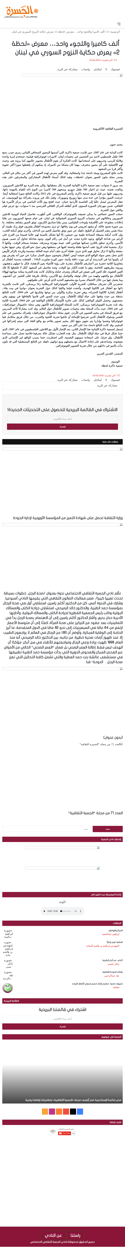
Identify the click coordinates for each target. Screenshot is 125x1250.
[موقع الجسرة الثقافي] (21, 10)
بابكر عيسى (113, 964)
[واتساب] (112, 1248)
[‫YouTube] (66, 1112)
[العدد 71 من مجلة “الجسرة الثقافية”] (62, 777)
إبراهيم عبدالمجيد (110, 934)
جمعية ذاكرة (116, 365)
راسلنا (75, 1235)
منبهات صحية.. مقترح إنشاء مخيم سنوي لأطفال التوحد (97, 984)
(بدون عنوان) (113, 737)
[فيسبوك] (123, 1248)
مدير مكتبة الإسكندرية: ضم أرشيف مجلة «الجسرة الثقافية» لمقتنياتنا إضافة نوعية (73, 1100)
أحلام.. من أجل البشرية (112, 960)
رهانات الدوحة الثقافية (112, 972)
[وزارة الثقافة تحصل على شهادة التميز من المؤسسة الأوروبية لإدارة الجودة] (62, 482)
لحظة (105, 365)
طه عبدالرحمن (111, 975)
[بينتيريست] (114, 1248)
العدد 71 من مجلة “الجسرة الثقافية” (95, 813)
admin (116, 987)
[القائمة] (118, 24)
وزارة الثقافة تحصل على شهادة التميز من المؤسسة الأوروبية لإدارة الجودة (68, 518)
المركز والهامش (116, 930)
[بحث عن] (6, 24)
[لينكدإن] (117, 1248)
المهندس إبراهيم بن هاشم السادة (102, 946)
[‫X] (73, 1112)
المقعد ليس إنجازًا (115, 942)
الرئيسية (116, 31)
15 (107, 31)
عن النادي (53, 1235)
